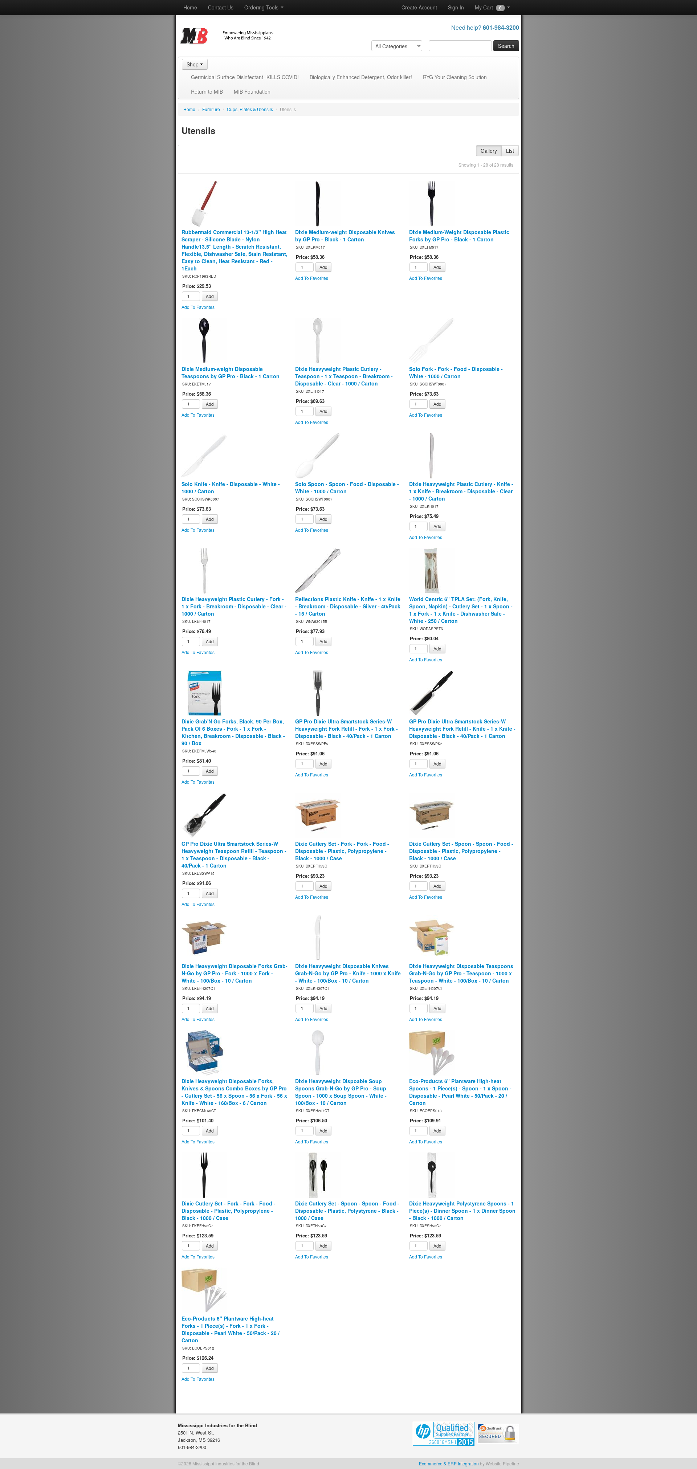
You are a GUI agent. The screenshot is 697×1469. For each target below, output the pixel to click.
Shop (193, 64)
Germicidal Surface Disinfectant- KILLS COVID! (245, 77)
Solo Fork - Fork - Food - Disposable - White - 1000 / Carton (456, 372)
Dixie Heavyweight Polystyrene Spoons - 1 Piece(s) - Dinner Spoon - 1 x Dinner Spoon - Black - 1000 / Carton (462, 1210)
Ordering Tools (262, 7)
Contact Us (220, 7)
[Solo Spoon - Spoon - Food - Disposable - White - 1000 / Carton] (318, 454)
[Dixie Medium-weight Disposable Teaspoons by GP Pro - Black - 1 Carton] (204, 339)
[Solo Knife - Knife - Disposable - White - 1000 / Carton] (204, 454)
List (510, 150)
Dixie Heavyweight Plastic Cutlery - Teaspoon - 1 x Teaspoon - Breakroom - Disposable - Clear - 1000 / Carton (344, 376)
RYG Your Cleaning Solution (455, 77)
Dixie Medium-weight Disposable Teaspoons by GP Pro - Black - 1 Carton (231, 372)
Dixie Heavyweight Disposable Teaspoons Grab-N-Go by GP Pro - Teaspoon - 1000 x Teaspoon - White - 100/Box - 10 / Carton (461, 973)
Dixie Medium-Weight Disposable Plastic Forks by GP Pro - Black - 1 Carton (459, 235)
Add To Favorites (198, 307)
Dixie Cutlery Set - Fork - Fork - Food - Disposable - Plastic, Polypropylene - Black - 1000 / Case (342, 851)
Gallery (489, 150)
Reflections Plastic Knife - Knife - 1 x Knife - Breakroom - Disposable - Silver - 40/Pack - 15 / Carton (347, 606)
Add (210, 296)
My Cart (488, 7)
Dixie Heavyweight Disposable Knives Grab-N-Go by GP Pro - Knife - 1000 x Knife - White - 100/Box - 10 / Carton (348, 973)
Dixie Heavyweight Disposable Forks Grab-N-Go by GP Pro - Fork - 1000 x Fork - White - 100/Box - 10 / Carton (235, 973)
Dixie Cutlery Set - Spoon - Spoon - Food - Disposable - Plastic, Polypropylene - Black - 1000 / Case (461, 851)
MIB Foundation (252, 91)
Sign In (456, 7)
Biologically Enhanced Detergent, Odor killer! (361, 77)
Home (190, 7)
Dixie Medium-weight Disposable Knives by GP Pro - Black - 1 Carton (345, 235)
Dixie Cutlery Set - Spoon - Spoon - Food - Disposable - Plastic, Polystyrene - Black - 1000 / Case (347, 1210)
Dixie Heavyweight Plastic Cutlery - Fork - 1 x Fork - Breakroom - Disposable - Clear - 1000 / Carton (234, 606)
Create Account (419, 7)
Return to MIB (207, 91)
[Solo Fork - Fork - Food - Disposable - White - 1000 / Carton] (432, 339)
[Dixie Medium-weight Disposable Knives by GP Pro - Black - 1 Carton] (318, 203)
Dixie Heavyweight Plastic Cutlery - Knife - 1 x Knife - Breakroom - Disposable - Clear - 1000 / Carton (461, 491)
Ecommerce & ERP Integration (449, 1463)
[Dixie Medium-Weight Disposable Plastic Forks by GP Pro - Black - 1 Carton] (432, 203)
